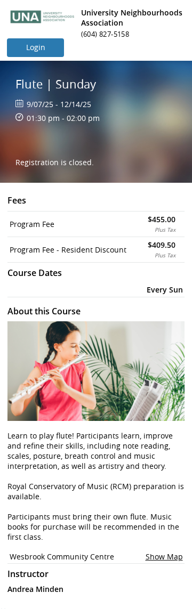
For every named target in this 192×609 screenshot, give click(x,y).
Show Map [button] (164, 556)
